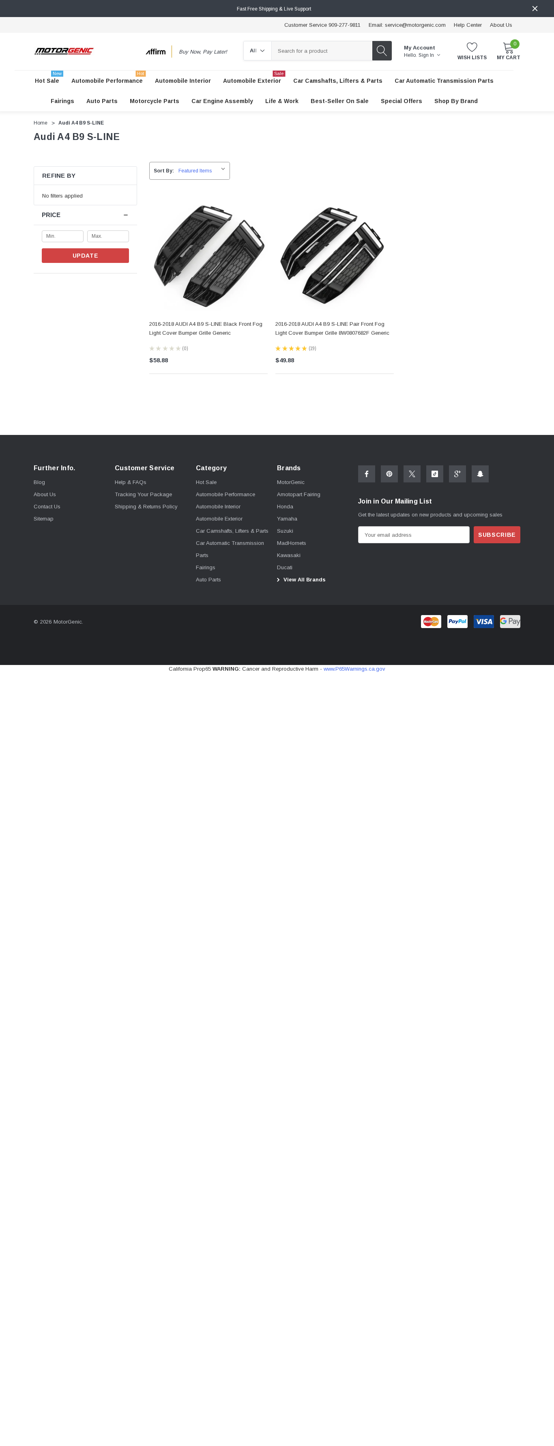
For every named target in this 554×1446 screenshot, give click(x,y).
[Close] (535, 8)
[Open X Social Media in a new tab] (412, 473)
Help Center (468, 25)
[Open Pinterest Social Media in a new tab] (389, 473)
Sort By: (164, 171)
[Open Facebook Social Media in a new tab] (366, 473)
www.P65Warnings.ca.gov (354, 669)
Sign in (427, 55)
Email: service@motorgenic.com (407, 25)
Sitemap (44, 519)
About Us (501, 25)
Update (86, 255)
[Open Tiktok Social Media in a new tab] (434, 473)
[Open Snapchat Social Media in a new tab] (480, 473)
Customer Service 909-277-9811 (322, 25)
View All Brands (304, 580)
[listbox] (204, 170)
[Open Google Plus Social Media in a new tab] (457, 473)
